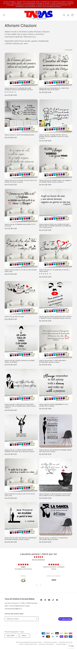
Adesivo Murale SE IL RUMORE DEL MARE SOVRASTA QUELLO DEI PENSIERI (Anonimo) (19, 89)
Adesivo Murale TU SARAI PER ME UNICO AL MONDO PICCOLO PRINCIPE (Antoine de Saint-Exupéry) (54, 136)
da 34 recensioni (38, 560)
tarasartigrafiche (25, 642)
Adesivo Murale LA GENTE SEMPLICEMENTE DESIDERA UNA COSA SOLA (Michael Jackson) (19, 450)
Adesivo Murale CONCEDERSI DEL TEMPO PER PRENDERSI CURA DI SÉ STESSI (54, 89)
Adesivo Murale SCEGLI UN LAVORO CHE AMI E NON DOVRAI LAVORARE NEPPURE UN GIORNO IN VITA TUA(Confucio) (55, 226)
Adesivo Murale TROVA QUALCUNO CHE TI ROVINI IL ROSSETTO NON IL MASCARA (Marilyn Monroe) (55, 317)
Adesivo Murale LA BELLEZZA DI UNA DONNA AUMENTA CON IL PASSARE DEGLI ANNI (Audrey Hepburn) (20, 406)
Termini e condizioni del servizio (28, 644)
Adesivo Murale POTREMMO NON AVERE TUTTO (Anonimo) (20, 225)
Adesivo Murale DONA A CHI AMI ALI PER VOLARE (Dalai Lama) (21, 270)
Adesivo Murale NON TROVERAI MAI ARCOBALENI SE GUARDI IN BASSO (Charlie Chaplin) (20, 538)
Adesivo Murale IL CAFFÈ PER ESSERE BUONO (19, 135)
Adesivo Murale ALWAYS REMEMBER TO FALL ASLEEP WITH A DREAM (53, 405)
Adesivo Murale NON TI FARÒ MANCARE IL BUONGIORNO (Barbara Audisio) (52, 361)
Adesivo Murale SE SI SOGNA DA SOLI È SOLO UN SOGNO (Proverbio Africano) (20, 181)
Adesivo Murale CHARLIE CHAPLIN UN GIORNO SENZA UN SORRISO (20, 361)
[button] (4, 15)
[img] (38, 557)
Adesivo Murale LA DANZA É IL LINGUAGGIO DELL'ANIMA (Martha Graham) (53, 538)
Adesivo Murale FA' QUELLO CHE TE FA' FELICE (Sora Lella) (20, 494)
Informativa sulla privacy (65, 642)
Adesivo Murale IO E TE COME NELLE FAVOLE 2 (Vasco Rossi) (54, 270)
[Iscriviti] (36, 619)
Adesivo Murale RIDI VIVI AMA (14, 316)
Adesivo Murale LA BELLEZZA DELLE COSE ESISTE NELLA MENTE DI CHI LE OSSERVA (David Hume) (55, 494)
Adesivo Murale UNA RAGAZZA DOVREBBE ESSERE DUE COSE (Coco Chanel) (55, 450)
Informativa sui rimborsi (50, 642)
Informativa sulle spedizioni (46, 644)
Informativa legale (61, 644)
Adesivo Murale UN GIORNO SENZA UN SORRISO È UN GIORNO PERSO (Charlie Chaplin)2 (55, 181)
